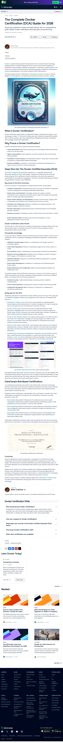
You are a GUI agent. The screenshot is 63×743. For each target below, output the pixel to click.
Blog (11, 15)
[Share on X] (19, 548)
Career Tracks (17, 674)
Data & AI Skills (30, 674)
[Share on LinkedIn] (9, 548)
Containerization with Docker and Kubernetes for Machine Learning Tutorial (29, 333)
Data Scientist (11, 400)
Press (2, 677)
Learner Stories (43, 685)
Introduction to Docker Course (16, 302)
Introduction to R (18, 704)
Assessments (17, 686)
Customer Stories (30, 685)
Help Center (4, 686)
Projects (16, 684)
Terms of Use (9, 738)
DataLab (16, 689)
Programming (4, 706)
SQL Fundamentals (31, 700)
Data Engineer (11, 412)
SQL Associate (55, 700)
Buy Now (55, 2)
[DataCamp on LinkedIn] (12, 732)
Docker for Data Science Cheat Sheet (18, 325)
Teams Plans (29, 679)
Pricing (28, 677)
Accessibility (37, 735)
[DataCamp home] (12, 728)
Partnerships (4, 684)
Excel (53, 688)
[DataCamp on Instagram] (22, 732)
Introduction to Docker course (47, 477)
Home (6, 15)
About (2, 674)
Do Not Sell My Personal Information (24, 735)
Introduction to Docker (11, 562)
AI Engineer (54, 705)
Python (53, 674)
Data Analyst (11, 406)
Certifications (17, 681)
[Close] (60, 2)
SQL (53, 679)
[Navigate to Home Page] (6, 7)
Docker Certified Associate (15, 172)
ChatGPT (54, 690)
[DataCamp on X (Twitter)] (7, 732)
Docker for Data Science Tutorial (16, 308)
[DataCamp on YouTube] (17, 732)
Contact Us (4, 689)
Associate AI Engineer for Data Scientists (43, 717)
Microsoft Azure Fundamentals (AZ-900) (31, 712)
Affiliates (3, 681)
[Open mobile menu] (61, 7)
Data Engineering (5, 704)
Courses (16, 679)
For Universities (43, 688)
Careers (3, 679)
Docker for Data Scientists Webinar (17, 317)
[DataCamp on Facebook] (2, 732)
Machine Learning (5, 701)
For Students (42, 677)
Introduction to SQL (19, 701)
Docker (16, 15)
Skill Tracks (17, 677)
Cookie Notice (12, 735)
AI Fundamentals (30, 698)
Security (3, 738)
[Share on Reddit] (16, 548)
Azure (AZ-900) (55, 709)
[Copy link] (6, 548)
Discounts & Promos (44, 679)
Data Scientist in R (43, 705)
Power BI (54, 685)
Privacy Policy (4, 735)
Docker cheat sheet (22, 369)
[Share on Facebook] (13, 548)
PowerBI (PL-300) (56, 707)
